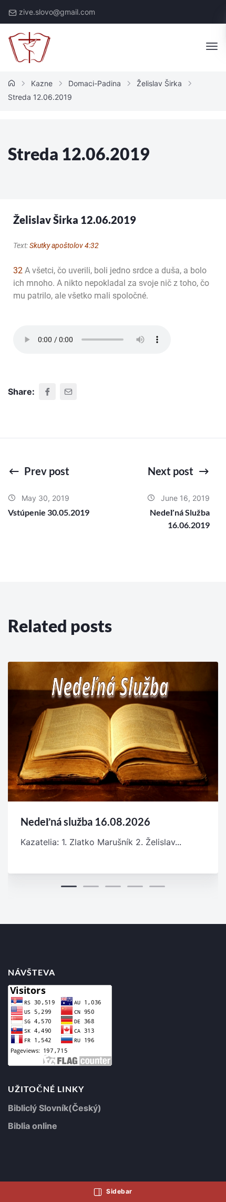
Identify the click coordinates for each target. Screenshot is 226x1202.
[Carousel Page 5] (157, 886)
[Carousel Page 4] (135, 886)
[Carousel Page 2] (91, 886)
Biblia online (32, 1126)
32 (18, 270)
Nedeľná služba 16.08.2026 (85, 821)
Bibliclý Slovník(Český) (54, 1108)
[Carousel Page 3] (113, 886)
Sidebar (118, 1191)
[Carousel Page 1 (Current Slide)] (69, 886)
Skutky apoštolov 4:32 (64, 245)
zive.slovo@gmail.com (57, 11)
